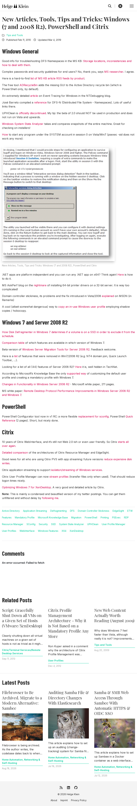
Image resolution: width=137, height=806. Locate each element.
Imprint (64, 800)
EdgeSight (118, 510)
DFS (72, 510)
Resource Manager (12, 524)
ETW (130, 510)
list (16, 356)
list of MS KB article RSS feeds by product (57, 78)
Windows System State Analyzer (22, 124)
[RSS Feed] (61, 787)
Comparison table (13, 342)
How (5, 134)
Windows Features (48, 530)
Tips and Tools (14, 35)
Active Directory (11, 510)
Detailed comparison (15, 452)
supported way (76, 373)
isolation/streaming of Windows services (76, 470)
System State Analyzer (71, 524)
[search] (111, 6)
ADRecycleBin (29, 85)
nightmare (40, 285)
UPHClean (92, 524)
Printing (105, 517)
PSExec (116, 517)
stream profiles (58, 476)
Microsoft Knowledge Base (53, 517)
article (34, 95)
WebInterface (27, 530)
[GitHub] (76, 787)
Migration (76, 517)
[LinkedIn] (68, 787)
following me (50, 498)
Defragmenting (58, 510)
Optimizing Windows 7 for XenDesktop (26, 487)
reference (40, 102)
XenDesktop (77, 530)
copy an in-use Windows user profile (81, 306)
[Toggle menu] (131, 6)
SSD (53, 524)
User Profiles (9, 530)
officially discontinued (32, 113)
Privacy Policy (79, 800)
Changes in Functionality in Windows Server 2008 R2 (35, 384)
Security (43, 524)
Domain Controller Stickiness (93, 510)
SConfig (31, 524)
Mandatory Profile (25, 517)
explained (108, 296)
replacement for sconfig (93, 416)
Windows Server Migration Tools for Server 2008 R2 (56, 349)
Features (7, 517)
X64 (64, 530)
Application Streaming (35, 510)
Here (120, 274)
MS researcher (113, 71)
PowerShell (91, 517)
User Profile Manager (113, 524)
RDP (126, 517)
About (54, 800)
